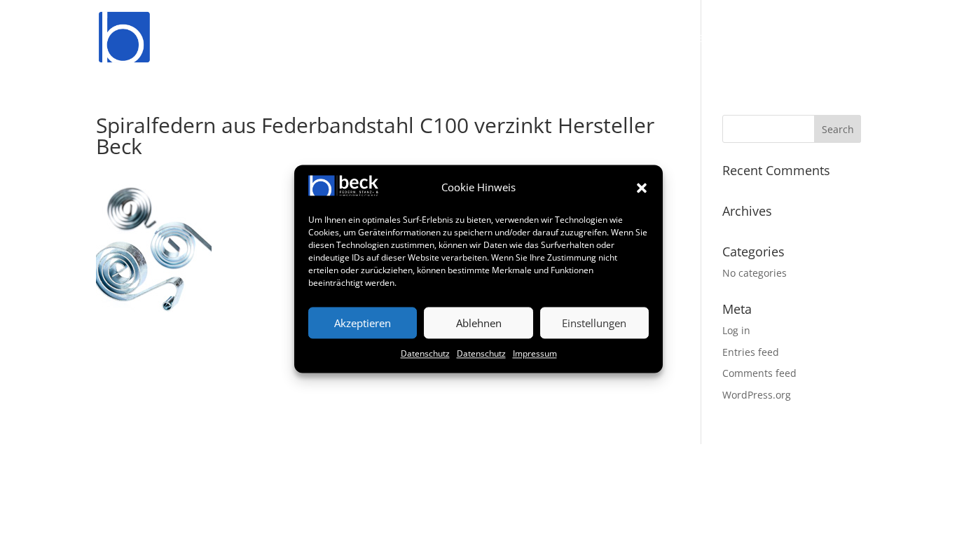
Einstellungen (594, 323)
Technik (762, 39)
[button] (642, 188)
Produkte (377, 39)
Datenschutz (425, 354)
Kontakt (838, 39)
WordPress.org (756, 394)
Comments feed (759, 373)
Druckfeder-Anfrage (476, 39)
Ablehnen (479, 323)
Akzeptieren (362, 323)
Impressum (535, 354)
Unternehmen (586, 39)
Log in (736, 330)
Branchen (683, 39)
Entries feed (750, 352)
